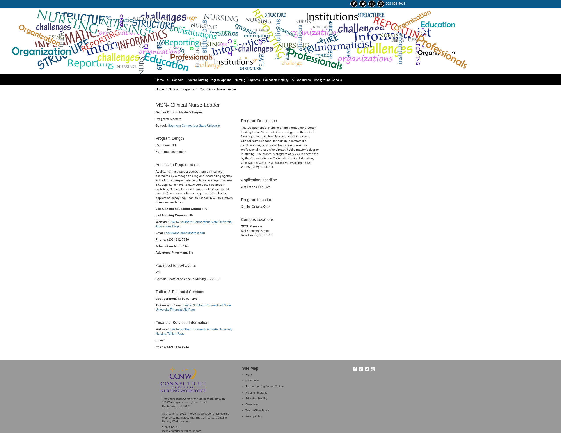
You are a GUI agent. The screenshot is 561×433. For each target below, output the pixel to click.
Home (161, 80)
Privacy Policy (253, 416)
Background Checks (328, 80)
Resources (251, 404)
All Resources (301, 80)
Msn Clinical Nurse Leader (217, 89)
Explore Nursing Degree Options (208, 80)
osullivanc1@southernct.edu (185, 233)
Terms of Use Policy (257, 410)
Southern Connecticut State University (194, 125)
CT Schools (175, 80)
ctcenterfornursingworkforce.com (181, 431)
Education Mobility (275, 80)
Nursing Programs (247, 80)
